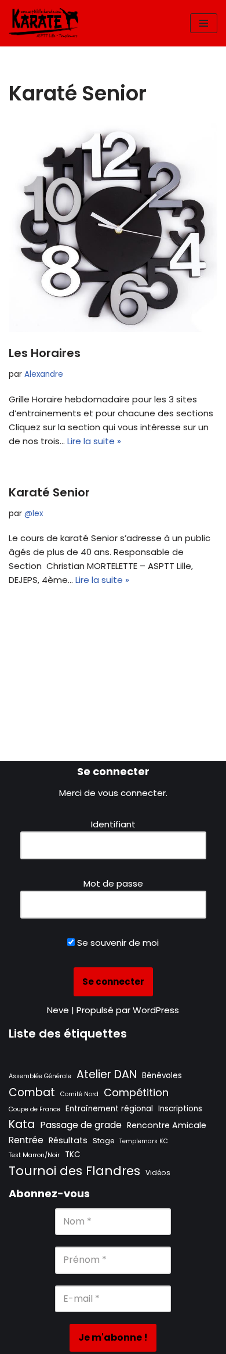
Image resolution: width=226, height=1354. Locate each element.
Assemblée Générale (40, 1076)
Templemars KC (143, 1141)
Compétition (136, 1092)
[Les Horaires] (113, 227)
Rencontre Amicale (166, 1125)
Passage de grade (81, 1125)
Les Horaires (45, 353)
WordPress (156, 1010)
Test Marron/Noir (34, 1155)
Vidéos (157, 1172)
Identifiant (113, 824)
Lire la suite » (94, 441)
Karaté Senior (49, 492)
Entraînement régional (109, 1108)
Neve (58, 1010)
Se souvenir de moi (117, 943)
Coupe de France (34, 1109)
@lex (33, 513)
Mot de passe (113, 883)
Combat (32, 1092)
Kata (22, 1124)
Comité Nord (79, 1094)
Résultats (68, 1140)
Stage (103, 1141)
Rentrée (26, 1140)
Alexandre (43, 374)
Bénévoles (162, 1075)
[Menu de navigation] (203, 23)
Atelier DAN (106, 1074)
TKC (73, 1154)
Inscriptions (180, 1108)
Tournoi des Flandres (74, 1170)
